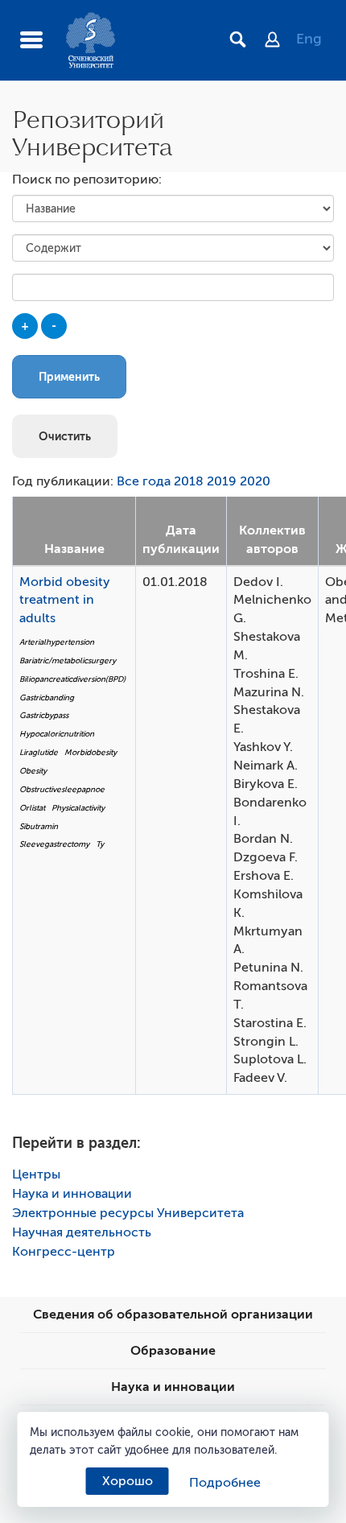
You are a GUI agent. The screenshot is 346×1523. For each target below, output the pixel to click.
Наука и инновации (72, 1194)
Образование (173, 1350)
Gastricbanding (46, 697)
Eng (309, 39)
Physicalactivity (78, 807)
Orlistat (32, 807)
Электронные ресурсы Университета (128, 1213)
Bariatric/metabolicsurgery (67, 660)
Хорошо (127, 1481)
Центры (36, 1174)
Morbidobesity (90, 752)
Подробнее (225, 1483)
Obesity (33, 770)
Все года (144, 481)
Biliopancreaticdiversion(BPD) (72, 679)
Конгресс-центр (63, 1251)
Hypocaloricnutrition (56, 733)
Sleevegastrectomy (54, 844)
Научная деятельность (81, 1232)
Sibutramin (38, 826)
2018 (189, 481)
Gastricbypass (43, 715)
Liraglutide (38, 752)
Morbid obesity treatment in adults (64, 600)
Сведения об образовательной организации (173, 1314)
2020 (255, 481)
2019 (222, 481)
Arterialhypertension (56, 642)
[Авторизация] (280, 41)
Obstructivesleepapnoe (62, 789)
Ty (100, 844)
